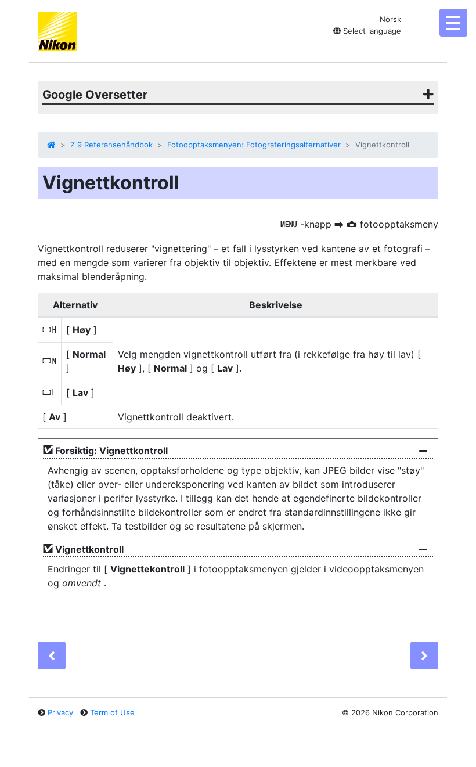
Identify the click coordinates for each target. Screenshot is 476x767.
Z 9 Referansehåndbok (111, 144)
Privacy (60, 712)
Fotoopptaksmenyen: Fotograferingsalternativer (254, 144)
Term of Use (112, 712)
